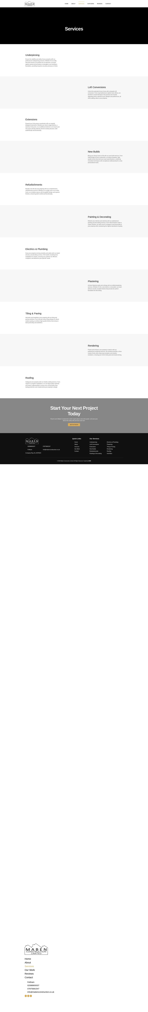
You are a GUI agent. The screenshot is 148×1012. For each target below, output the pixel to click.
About (73, 3)
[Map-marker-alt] (114, 3)
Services (81, 3)
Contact (108, 3)
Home (66, 3)
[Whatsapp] (122, 3)
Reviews (99, 3)
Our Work (90, 3)
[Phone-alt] (116, 3)
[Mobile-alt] (118, 3)
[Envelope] (120, 3)
